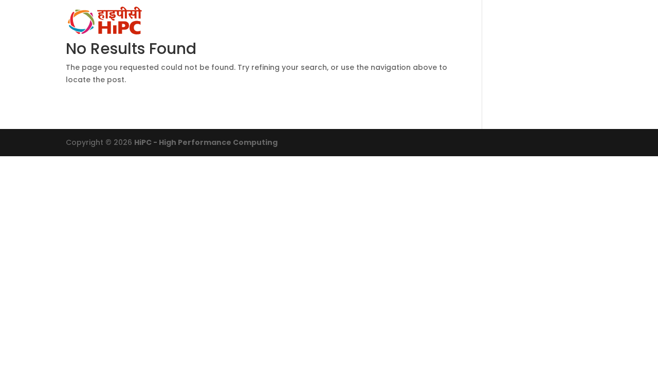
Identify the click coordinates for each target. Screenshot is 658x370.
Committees (332, 21)
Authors (510, 21)
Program (457, 21)
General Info (264, 21)
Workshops (397, 21)
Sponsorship (569, 21)
